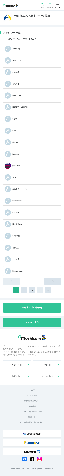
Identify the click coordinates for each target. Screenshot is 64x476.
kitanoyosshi (17, 271)
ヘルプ (32, 390)
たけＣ (15, 119)
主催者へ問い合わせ (32, 307)
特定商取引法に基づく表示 (32, 422)
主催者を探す (47, 364)
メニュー (57, 7)
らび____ (15, 247)
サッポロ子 (16, 95)
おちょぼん (16, 60)
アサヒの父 (16, 49)
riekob (15, 142)
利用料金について (32, 401)
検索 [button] (42, 7)
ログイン (50, 7)
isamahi (15, 154)
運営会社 (32, 417)
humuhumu (17, 201)
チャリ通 (15, 259)
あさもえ (15, 72)
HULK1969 (17, 224)
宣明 (14, 177)
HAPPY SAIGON (20, 107)
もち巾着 (15, 84)
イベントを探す (17, 364)
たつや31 (16, 236)
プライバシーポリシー (32, 411)
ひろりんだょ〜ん (19, 189)
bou (14, 130)
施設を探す (17, 376)
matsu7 (15, 212)
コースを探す (47, 376)
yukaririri (16, 166)
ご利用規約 (32, 406)
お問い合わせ (32, 395)
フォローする (32, 322)
